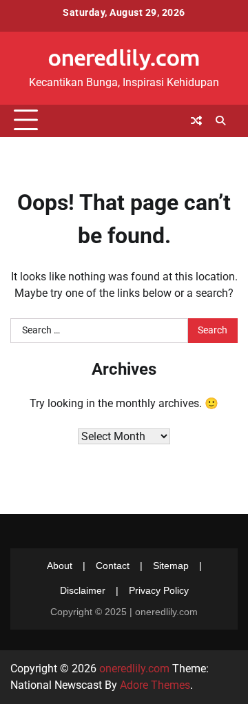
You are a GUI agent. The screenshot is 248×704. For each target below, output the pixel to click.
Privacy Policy (159, 590)
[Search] (220, 120)
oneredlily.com (124, 57)
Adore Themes (155, 685)
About (59, 565)
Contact (113, 565)
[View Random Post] (196, 120)
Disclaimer (82, 590)
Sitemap (171, 565)
